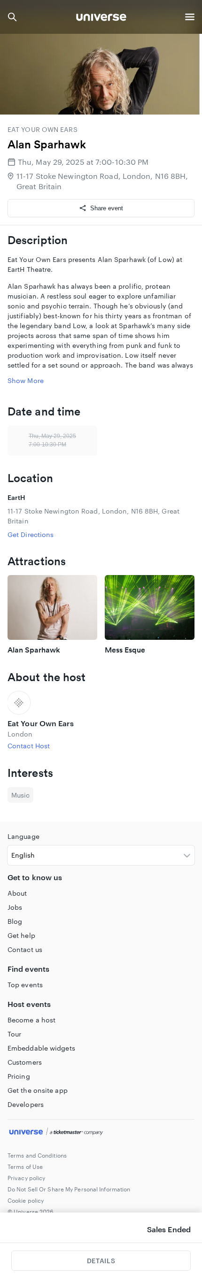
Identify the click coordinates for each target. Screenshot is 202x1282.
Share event (106, 208)
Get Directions (31, 534)
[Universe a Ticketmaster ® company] (101, 1132)
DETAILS (101, 1261)
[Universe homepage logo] (101, 19)
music (20, 795)
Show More (26, 380)
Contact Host (29, 746)
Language (23, 836)
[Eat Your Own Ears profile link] (101, 702)
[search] (12, 17)
